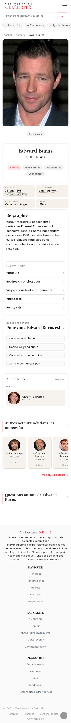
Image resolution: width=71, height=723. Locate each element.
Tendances (37, 25)
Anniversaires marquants (35, 632)
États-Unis (21, 194)
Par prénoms (35, 601)
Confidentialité (35, 719)
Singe (23, 204)
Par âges (35, 594)
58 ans (40, 157)
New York (10, 194)
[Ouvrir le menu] (64, 5)
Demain (35, 626)
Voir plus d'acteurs (53, 475)
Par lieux (35, 587)
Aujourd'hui (14, 25)
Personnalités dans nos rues (35, 691)
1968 (29, 157)
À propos (29, 714)
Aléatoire (35, 671)
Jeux (35, 677)
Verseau (11, 204)
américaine (46, 190)
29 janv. (10, 190)
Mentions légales (49, 714)
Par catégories (35, 580)
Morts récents (35, 639)
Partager (37, 134)
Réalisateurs (32, 167)
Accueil (8, 35)
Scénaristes (36, 173)
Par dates (35, 573)
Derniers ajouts (35, 664)
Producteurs (53, 167)
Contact (14, 714)
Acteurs (20, 35)
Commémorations (36, 646)
